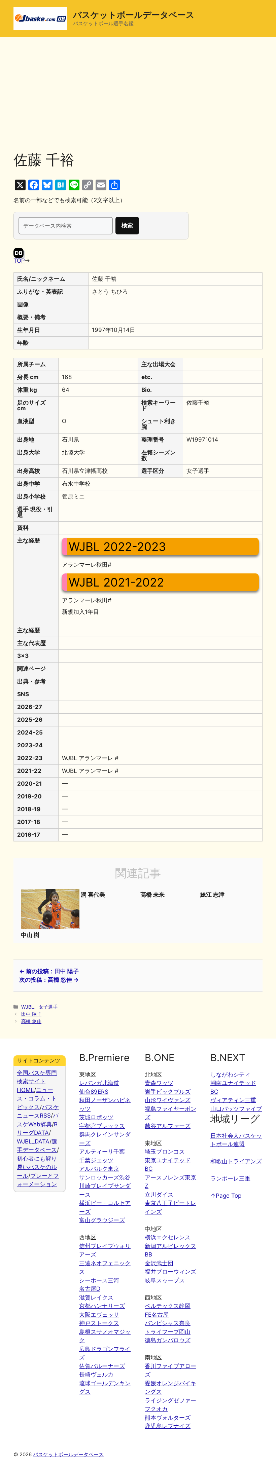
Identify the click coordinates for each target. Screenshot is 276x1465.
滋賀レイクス (96, 1297)
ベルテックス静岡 (168, 1306)
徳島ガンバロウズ (168, 1340)
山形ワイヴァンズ (168, 1100)
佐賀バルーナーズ (102, 1366)
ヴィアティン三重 (233, 1100)
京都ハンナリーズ (102, 1306)
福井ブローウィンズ (170, 1271)
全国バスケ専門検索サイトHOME (37, 1081)
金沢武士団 (159, 1263)
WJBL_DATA (33, 1141)
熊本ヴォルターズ (168, 1417)
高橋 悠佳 (31, 1021)
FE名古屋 (157, 1314)
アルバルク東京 (99, 1168)
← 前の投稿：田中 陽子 (49, 971)
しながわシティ (230, 1074)
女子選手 (48, 1007)
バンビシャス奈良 (168, 1323)
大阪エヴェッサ (99, 1314)
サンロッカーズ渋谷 (105, 1177)
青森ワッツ (159, 1083)
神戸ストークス (99, 1323)
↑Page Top (225, 1195)
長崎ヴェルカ (96, 1374)
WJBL (27, 1007)
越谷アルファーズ (168, 1126)
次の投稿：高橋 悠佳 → (49, 979)
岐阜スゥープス (165, 1280)
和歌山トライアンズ (236, 1161)
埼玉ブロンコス (165, 1151)
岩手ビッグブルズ (168, 1091)
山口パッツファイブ (236, 1108)
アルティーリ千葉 (102, 1151)
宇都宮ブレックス (102, 1126)
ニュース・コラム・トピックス (37, 1099)
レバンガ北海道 (99, 1083)
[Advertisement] (138, 101)
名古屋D (89, 1288)
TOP (19, 260)
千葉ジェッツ (96, 1160)
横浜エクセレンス (168, 1237)
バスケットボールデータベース (134, 15)
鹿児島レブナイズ (168, 1426)
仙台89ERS (93, 1091)
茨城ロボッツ (96, 1117)
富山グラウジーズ (102, 1220)
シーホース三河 (99, 1280)
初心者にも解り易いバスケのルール (37, 1167)
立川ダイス (159, 1194)
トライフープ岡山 (168, 1331)
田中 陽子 (31, 1014)
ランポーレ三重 (230, 1178)
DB (19, 253)
